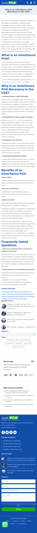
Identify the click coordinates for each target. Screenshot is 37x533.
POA (17, 340)
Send (18, 509)
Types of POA (27, 343)
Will (23, 347)
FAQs (29, 521)
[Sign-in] (31, 2)
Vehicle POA (16, 347)
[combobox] (5, 490)
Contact (15, 521)
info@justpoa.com (10, 427)
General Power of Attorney (12, 441)
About (8, 521)
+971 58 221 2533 (10, 425)
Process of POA (10, 343)
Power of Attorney (25, 340)
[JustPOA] (8, 2)
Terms (12, 523)
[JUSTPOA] (5, 524)
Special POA (19, 343)
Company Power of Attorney (12, 449)
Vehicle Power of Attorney (11, 446)
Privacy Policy (22, 523)
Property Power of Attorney (12, 444)
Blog (22, 521)
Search (33, 334)
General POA (10, 340)
